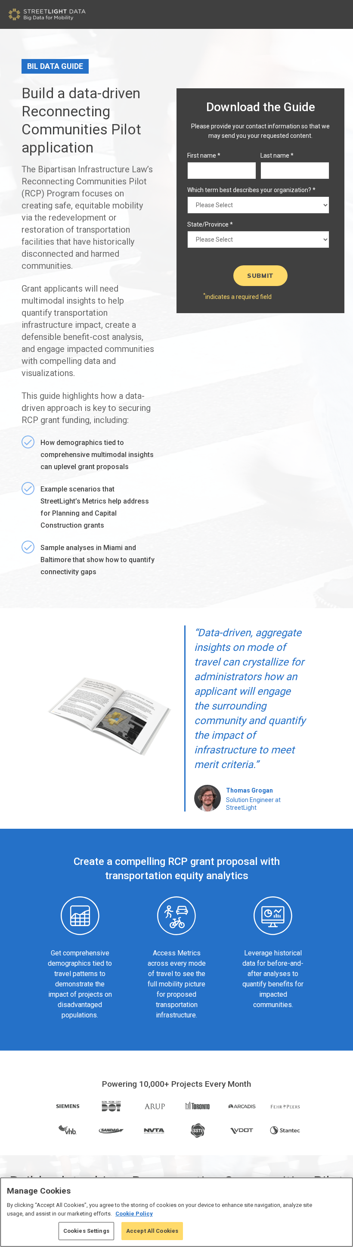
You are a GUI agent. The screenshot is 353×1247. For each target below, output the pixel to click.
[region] (176, 1212)
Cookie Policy (134, 1213)
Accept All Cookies (152, 1231)
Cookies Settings (86, 1231)
